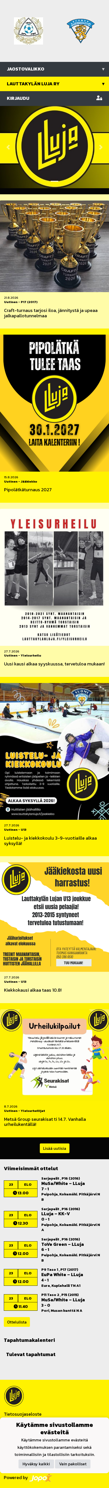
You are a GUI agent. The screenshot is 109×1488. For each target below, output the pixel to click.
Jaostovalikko (55, 68)
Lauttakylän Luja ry (55, 83)
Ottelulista (17, 1322)
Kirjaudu (18, 98)
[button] (8, 147)
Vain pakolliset (72, 1464)
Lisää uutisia (54, 1148)
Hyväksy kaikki (36, 1464)
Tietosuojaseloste (23, 1414)
